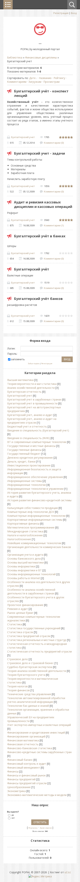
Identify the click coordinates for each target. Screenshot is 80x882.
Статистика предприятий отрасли (28, 636)
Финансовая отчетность (23, 744)
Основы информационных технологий (31, 574)
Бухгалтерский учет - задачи (39, 153)
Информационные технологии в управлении (35, 488)
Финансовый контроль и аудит (26, 763)
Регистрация (60, 13)
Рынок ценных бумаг (20, 613)
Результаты (32, 828)
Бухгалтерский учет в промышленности (32, 403)
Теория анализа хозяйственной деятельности (36, 671)
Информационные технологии (26, 485)
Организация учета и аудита (25, 554)
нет (13, 818)
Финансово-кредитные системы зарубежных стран (39, 752)
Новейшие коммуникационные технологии (34, 543)
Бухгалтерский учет (23, 137)
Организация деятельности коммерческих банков (39, 547)
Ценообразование (19, 787)
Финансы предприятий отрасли (27, 783)
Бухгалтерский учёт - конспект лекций (41, 93)
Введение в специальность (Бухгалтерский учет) (38, 430)
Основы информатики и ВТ (24, 570)
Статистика (14, 624)
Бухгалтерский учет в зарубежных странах (34, 399)
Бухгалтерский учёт (31, 269)
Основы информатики (21, 566)
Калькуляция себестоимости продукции (32, 508)
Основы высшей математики (25, 562)
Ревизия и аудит (17, 609)
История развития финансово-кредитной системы (39, 500)
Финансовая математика (23, 740)
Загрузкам (34, 81)
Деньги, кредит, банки (21, 461)
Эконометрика (16, 791)
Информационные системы (24, 481)
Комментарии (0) (54, 142)
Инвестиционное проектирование (29, 465)
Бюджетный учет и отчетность (27, 426)
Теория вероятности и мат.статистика (32, 384)
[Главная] (40, 34)
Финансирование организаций (26, 736)
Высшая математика (20, 380)
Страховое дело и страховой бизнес (30, 663)
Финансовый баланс (20, 759)
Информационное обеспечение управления (35, 477)
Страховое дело (17, 659)
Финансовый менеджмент (23, 767)
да (13, 815)
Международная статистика (25, 531)
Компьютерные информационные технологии (36, 515)
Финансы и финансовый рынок (26, 775)
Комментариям (16, 81)
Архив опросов (46, 828)
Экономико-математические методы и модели (37, 795)
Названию (45, 78)
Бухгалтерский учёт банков (38, 298)
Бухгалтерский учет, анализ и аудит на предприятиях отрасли (31, 420)
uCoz (68, 872)
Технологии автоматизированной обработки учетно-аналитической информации (36, 700)
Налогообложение (19, 539)
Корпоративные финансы (23, 523)
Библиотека (14, 57)
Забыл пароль (34, 363)
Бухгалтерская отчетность (24, 391)
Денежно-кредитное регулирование (30, 457)
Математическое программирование (31, 527)
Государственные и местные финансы (31, 446)
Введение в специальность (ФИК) (28, 438)
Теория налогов (17, 686)
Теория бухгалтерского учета (26, 675)
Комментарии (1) (54, 225)
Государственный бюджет (24, 453)
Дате (32, 78)
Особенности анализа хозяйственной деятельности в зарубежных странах (31, 591)
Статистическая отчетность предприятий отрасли (39, 651)
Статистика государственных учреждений (33, 628)
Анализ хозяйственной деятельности (31, 387)
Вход (74, 13)
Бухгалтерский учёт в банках (39, 236)
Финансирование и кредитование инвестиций (36, 732)
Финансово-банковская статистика (29, 748)
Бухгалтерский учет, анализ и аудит (30, 415)
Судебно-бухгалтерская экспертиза (29, 667)
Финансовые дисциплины (41, 57)
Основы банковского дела (24, 558)
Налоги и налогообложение (25, 535)
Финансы (12, 771)
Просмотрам (51, 81)
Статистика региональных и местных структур (36, 640)
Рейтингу (59, 78)
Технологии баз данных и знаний (28, 705)
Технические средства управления (29, 694)
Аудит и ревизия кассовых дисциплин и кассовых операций (43, 204)
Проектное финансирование (25, 605)
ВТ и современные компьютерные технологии (36, 442)
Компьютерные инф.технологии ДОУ (30, 512)
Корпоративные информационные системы (34, 519)
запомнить (18, 359)
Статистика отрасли (20, 632)
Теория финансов (18, 690)
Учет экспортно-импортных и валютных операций (39, 725)
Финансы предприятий (21, 779)
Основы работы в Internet (23, 578)
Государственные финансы (24, 450)
